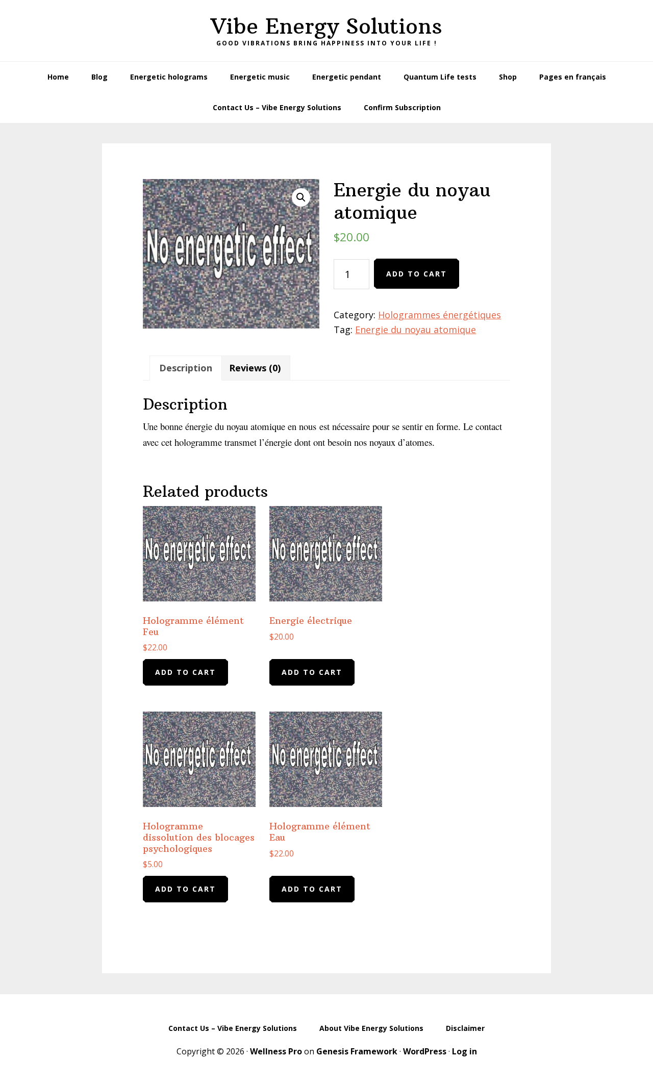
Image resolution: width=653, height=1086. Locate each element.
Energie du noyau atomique (415, 329)
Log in (464, 1051)
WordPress (424, 1051)
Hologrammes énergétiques (439, 315)
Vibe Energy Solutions (326, 26)
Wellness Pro (276, 1051)
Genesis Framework (356, 1051)
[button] (301, 197)
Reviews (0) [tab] (255, 368)
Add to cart (416, 274)
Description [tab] (185, 368)
